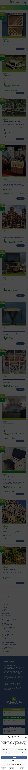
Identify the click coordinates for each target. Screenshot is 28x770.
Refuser (14, 761)
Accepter (14, 757)
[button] (26, 737)
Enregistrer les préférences (14, 764)
